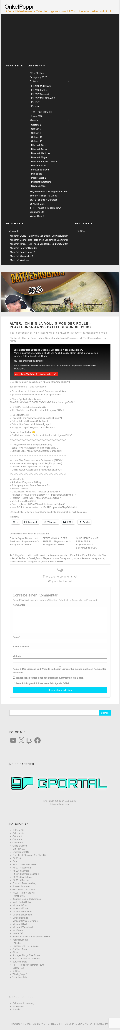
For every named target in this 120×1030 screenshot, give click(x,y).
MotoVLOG (17, 933)
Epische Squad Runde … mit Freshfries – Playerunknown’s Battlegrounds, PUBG (24, 541)
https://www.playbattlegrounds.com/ (44, 450)
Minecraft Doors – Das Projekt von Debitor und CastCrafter (39, 239)
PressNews (80, 1023)
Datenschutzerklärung (23, 1003)
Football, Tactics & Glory (24, 883)
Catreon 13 (36, 141)
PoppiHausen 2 (38, 177)
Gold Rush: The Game (23, 889)
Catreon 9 (36, 132)
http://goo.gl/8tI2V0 (60, 381)
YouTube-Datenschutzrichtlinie (29, 360)
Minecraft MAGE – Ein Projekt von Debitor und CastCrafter (39, 243)
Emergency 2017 (38, 77)
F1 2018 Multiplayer (41, 85)
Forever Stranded (40, 169)
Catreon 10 (36, 137)
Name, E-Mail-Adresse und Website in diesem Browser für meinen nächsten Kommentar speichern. (59, 670)
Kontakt (16, 1009)
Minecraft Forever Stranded (23, 247)
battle (29, 555)
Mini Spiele (36, 173)
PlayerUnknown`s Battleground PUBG (48, 191)
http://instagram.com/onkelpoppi (39, 427)
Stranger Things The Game (43, 195)
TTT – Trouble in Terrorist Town (45, 207)
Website (17, 656)
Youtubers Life (37, 211)
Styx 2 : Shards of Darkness (43, 199)
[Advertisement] (60, 38)
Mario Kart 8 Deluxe (22, 902)
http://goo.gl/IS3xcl (54, 410)
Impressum (18, 1006)
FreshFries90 (89, 555)
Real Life (82, 223)
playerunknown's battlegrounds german (29, 561)
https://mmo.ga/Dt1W (62, 402)
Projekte (13, 223)
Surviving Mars (37, 203)
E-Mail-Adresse (21, 646)
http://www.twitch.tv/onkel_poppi (34, 424)
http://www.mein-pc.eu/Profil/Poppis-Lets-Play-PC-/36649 (49, 507)
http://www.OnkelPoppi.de (39, 466)
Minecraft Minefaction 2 (21, 256)
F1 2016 (35, 106)
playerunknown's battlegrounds (89, 558)
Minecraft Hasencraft (22, 914)
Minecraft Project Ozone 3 (44, 161)
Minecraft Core (38, 145)
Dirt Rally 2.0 (18, 848)
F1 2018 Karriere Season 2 (25, 873)
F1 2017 (35, 102)
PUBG (60, 561)
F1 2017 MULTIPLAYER (43, 98)
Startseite (14, 65)
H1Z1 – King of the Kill (41, 111)
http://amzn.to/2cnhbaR (62, 494)
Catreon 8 (36, 128)
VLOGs (81, 231)
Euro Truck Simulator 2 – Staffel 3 (29, 855)
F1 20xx (34, 81)
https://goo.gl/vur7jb (36, 406)
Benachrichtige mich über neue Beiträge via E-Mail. (42, 683)
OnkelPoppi (19, 6)
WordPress (49, 1023)
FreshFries (75, 555)
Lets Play (35, 65)
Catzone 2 (36, 124)
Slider (15, 952)
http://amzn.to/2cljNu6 (53, 504)
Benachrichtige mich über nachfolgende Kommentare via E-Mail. (49, 677)
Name (16, 636)
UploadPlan (18, 967)
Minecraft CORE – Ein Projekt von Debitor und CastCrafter (39, 235)
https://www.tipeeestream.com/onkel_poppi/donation (35, 394)
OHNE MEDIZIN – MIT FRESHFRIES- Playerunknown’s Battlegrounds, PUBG (87, 543)
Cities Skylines (37, 73)
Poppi (53, 561)
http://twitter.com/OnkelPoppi (33, 421)
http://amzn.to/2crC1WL (47, 497)
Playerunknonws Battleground (57, 558)
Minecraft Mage (39, 157)
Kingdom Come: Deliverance (26, 898)
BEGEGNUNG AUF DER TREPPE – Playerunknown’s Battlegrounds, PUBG (57, 541)
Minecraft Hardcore (40, 153)
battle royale (40, 555)
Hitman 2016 (36, 116)
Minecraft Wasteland (41, 181)
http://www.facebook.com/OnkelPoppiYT (42, 417)
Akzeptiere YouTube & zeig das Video (33, 374)
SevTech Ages (38, 185)
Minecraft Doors (39, 149)
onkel (12, 558)
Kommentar (19, 604)
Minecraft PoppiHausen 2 (22, 252)
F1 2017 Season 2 (40, 94)
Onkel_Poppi (35, 558)
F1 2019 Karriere (20, 880)
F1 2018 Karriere (39, 89)
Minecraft (34, 120)
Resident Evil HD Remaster (25, 945)
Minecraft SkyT (38, 165)
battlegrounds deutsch (58, 555)
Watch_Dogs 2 (37, 215)
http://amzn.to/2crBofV (49, 491)
